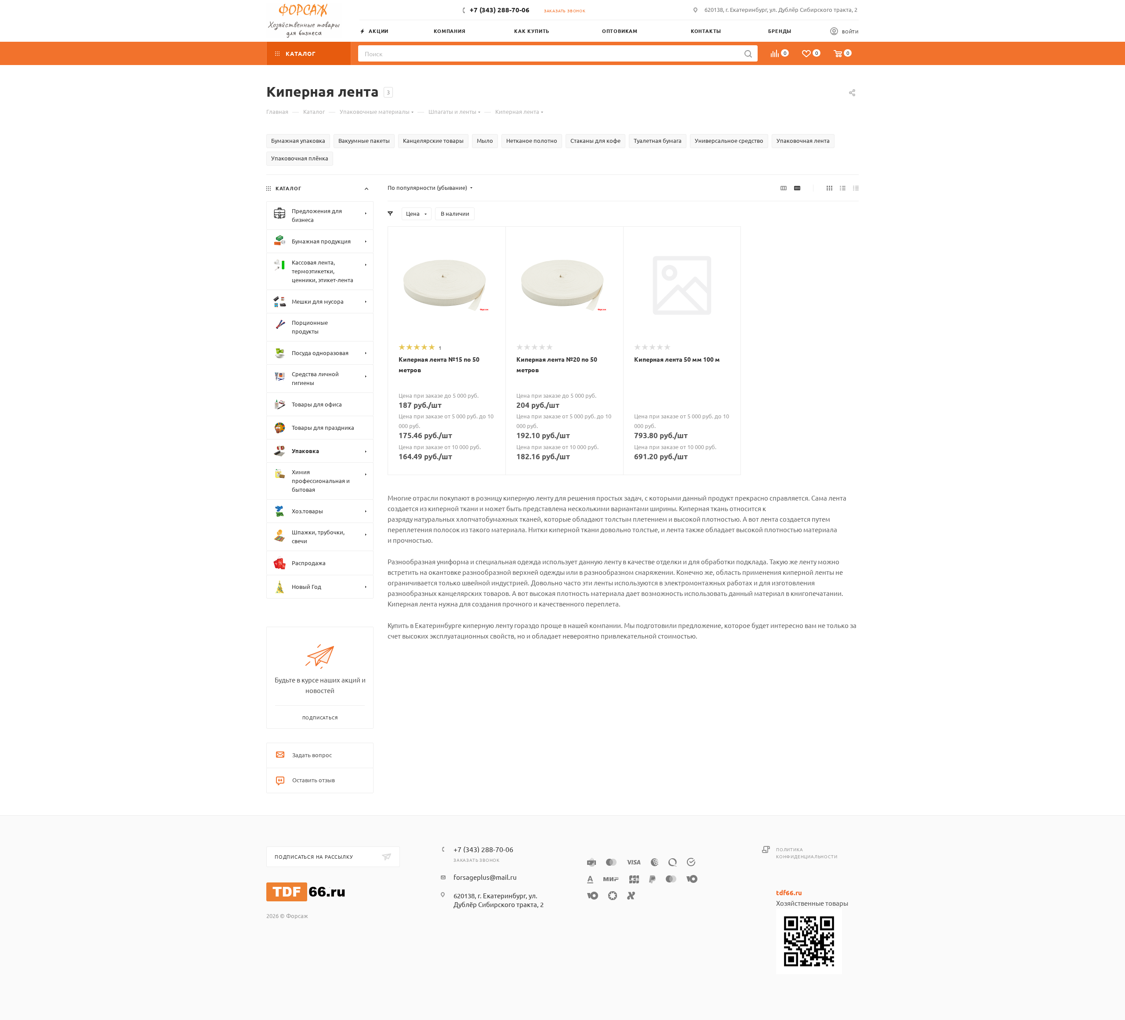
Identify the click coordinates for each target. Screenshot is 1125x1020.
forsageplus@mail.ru (485, 877)
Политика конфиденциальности (806, 853)
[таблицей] (856, 188)
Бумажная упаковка (298, 140)
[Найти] (748, 53)
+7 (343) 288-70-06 (500, 9)
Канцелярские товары (433, 140)
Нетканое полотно (531, 140)
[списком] (843, 188)
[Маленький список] (783, 188)
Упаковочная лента (803, 140)
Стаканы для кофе (595, 140)
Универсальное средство (729, 140)
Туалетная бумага (658, 140)
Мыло (485, 140)
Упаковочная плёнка (299, 158)
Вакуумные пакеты (364, 140)
